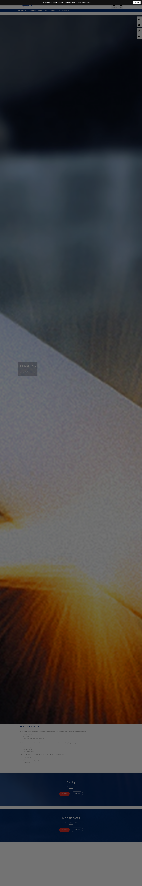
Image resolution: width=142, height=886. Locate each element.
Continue (136, 2)
